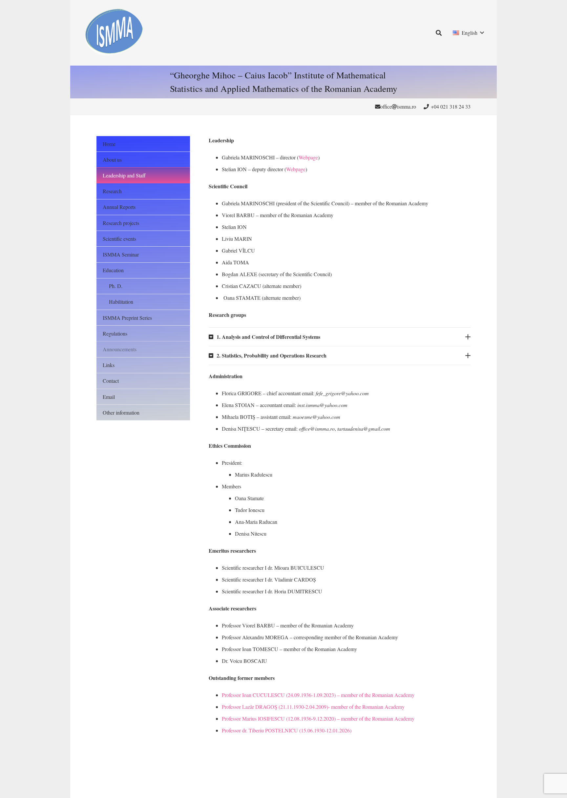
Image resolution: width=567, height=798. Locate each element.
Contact (111, 380)
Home (109, 143)
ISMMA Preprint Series (127, 317)
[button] (439, 33)
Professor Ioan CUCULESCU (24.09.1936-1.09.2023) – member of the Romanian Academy (318, 694)
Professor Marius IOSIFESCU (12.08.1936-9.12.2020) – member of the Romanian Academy (318, 718)
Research (112, 191)
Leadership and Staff (124, 175)
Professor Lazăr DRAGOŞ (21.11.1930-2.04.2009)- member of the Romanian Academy (313, 706)
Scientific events (119, 238)
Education (113, 270)
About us (112, 159)
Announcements (119, 349)
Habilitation (121, 301)
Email (109, 396)
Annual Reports (119, 206)
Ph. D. (115, 285)
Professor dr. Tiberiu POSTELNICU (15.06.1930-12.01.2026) (286, 730)
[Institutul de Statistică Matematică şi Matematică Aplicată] (113, 32)
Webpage (308, 157)
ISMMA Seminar (121, 254)
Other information (121, 412)
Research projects (121, 222)
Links (109, 364)
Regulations (115, 333)
